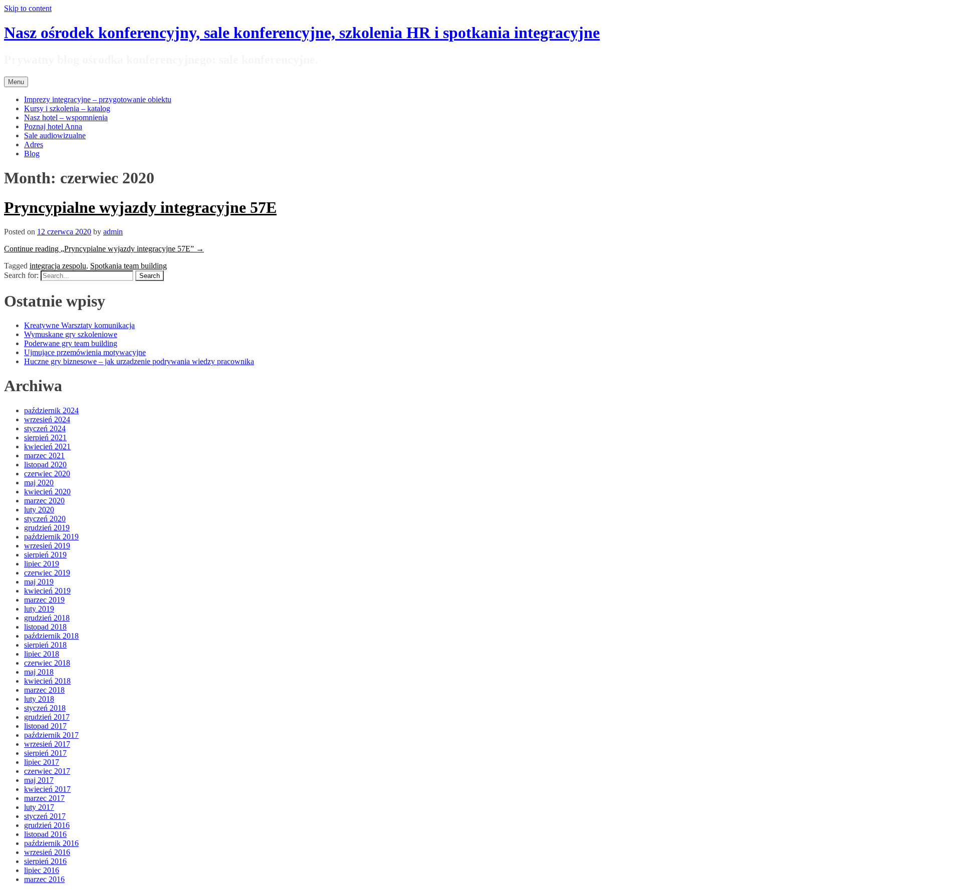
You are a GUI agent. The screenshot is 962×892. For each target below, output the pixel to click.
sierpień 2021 (45, 437)
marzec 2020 (44, 500)
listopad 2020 (45, 464)
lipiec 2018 (41, 654)
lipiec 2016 (41, 870)
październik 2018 (51, 636)
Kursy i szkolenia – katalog (67, 108)
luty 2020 (39, 509)
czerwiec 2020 (47, 473)
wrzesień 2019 (47, 545)
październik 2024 (51, 410)
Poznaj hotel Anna (53, 126)
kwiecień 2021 (47, 446)
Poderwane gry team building (70, 343)
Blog (32, 153)
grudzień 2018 (47, 618)
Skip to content (28, 8)
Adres (33, 144)
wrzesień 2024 (47, 419)
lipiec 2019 (41, 563)
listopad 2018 (45, 627)
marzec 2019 (44, 600)
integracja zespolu (58, 265)
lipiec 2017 (41, 762)
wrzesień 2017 (47, 744)
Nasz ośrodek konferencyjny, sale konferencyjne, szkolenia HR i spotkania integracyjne (302, 33)
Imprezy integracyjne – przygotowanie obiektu (97, 99)
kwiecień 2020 (47, 491)
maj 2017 (39, 780)
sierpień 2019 (45, 554)
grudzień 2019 (47, 527)
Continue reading (104, 248)
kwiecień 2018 (47, 681)
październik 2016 (51, 843)
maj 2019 (39, 581)
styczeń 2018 (45, 708)
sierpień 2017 (45, 753)
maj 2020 (39, 482)
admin (113, 231)
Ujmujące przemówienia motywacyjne (85, 352)
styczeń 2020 (45, 518)
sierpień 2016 (45, 861)
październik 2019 (51, 536)
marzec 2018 (44, 690)
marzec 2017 (44, 798)
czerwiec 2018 (47, 663)
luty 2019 (39, 609)
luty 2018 (39, 699)
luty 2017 (39, 807)
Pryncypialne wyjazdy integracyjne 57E (140, 207)
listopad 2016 (45, 834)
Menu (16, 82)
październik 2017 (51, 735)
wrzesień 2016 (47, 852)
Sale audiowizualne (55, 135)
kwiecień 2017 (47, 789)
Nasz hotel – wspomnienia (66, 117)
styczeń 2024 (45, 428)
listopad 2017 (45, 726)
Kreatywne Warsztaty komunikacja (79, 325)
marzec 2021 (44, 455)
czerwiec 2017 (47, 771)
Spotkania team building (128, 265)
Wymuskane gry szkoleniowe (70, 334)
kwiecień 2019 (47, 590)
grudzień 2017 (47, 717)
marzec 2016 (44, 879)
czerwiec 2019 (47, 572)
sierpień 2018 (45, 645)
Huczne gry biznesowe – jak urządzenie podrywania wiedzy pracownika (139, 361)
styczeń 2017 (45, 816)
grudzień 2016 (47, 825)
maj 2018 (39, 672)
